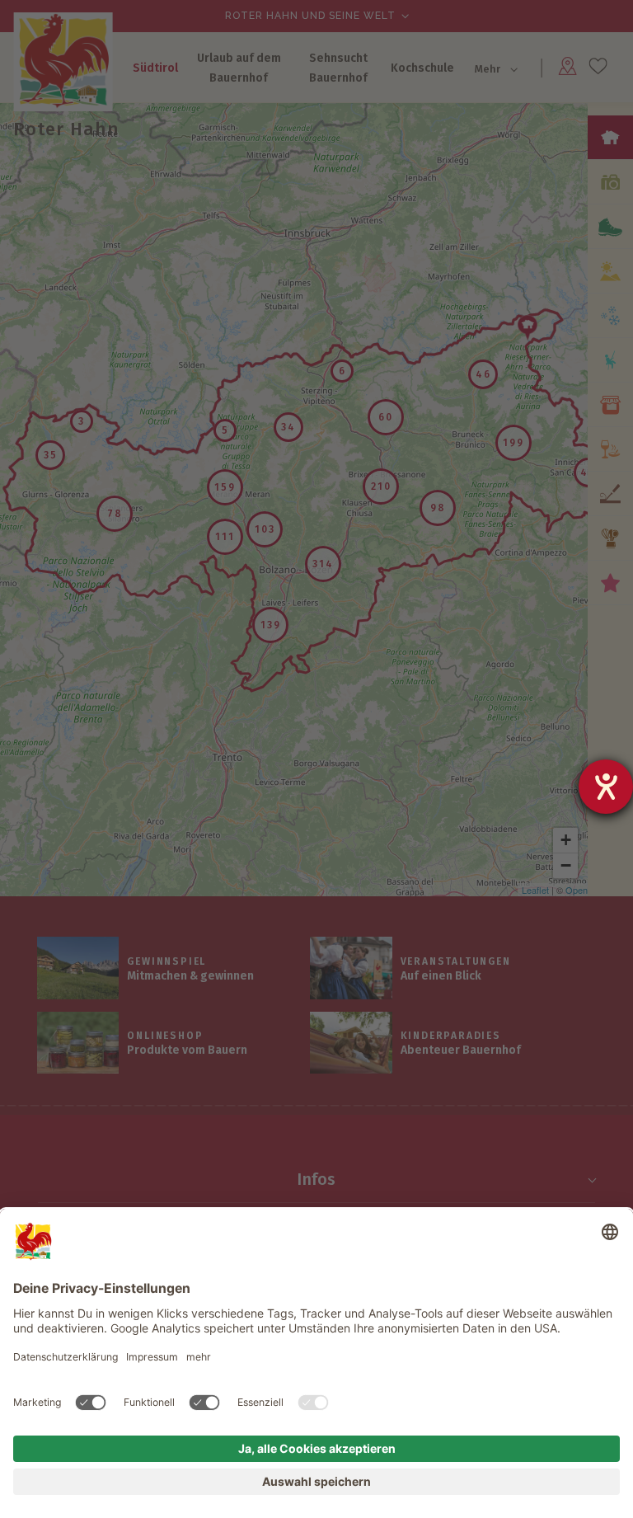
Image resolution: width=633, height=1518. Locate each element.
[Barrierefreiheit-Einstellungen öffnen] (606, 786)
